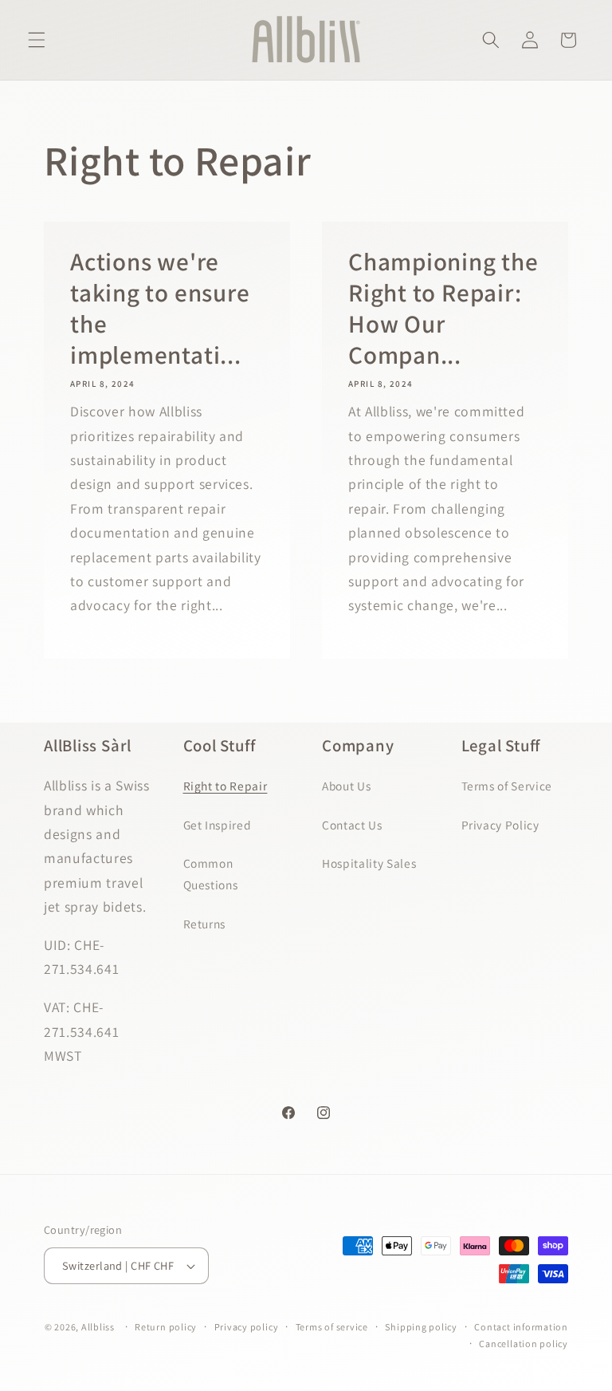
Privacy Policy (500, 825)
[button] (37, 40)
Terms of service (332, 1327)
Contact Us (352, 825)
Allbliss (98, 1327)
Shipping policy (421, 1327)
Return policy (166, 1327)
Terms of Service (507, 786)
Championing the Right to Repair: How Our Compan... (443, 307)
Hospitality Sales (369, 863)
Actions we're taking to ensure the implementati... (159, 307)
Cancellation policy (523, 1344)
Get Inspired (217, 825)
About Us (346, 786)
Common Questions (210, 874)
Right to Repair (225, 786)
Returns (204, 924)
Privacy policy (246, 1327)
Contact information (521, 1327)
